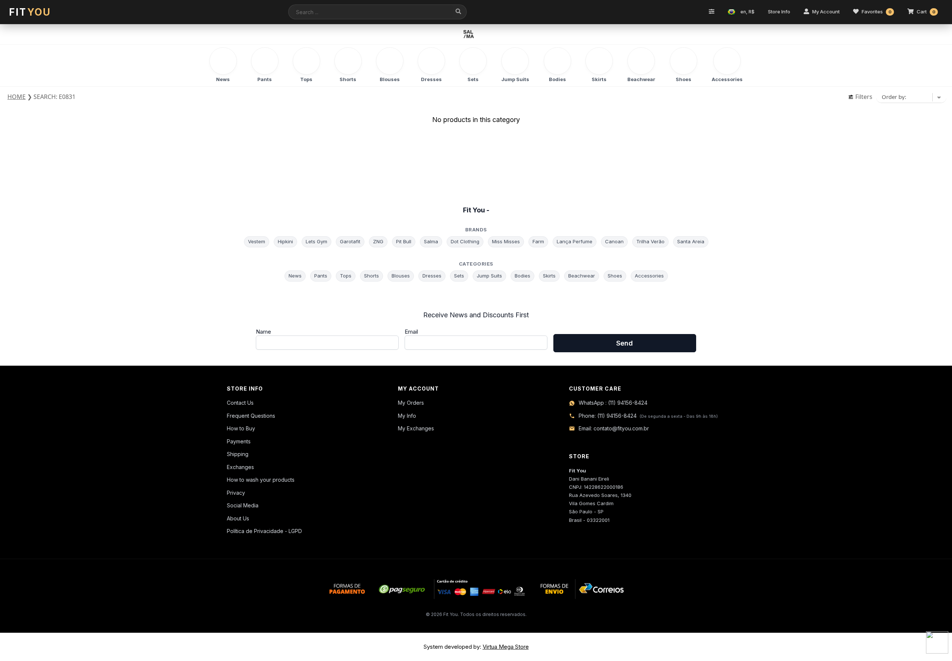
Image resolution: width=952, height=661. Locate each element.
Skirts (549, 276)
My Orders (411, 403)
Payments (239, 441)
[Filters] (712, 12)
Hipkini (285, 241)
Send (624, 343)
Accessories (649, 276)
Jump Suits (489, 276)
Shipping (237, 454)
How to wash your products (261, 480)
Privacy (236, 493)
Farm (538, 241)
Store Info (779, 12)
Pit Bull (403, 241)
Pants (320, 276)
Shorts (371, 276)
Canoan (614, 241)
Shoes (615, 276)
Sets (459, 276)
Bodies (522, 276)
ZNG (378, 241)
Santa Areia (690, 241)
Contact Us (240, 403)
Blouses (401, 276)
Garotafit (350, 241)
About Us (238, 518)
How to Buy (241, 428)
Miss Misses (506, 241)
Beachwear (581, 276)
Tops (345, 276)
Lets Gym (316, 241)
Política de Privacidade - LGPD (264, 531)
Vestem (256, 241)
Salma (431, 241)
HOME (16, 97)
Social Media (242, 505)
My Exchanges (416, 428)
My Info (407, 416)
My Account (826, 12)
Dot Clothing (465, 241)
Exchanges (240, 467)
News (295, 276)
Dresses (431, 276)
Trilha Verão (650, 241)
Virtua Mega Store (506, 646)
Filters (863, 97)
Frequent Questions (251, 416)
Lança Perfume (574, 241)
